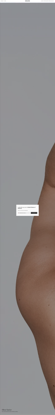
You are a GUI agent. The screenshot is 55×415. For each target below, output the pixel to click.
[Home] (27, 1)
